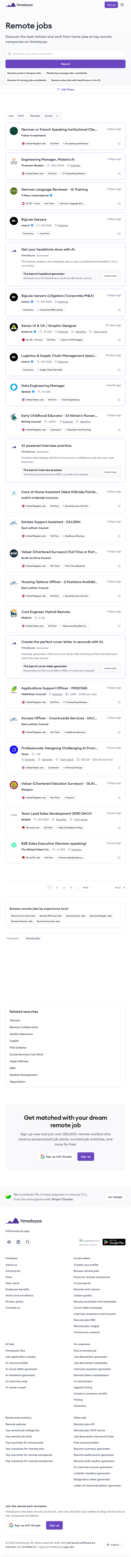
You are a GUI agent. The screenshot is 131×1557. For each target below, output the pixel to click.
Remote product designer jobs (24, 73)
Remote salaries (15, 1424)
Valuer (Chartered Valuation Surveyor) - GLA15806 (59, 783)
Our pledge (115, 1197)
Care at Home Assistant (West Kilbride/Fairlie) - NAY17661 (59, 492)
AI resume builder (16, 1363)
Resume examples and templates (95, 1301)
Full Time (54, 143)
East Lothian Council (34, 528)
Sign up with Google (59, 1156)
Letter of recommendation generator (97, 1485)
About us (11, 1264)
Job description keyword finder (94, 1436)
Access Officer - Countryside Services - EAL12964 (59, 718)
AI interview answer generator (93, 1467)
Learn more (110, 275)
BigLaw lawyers (34, 219)
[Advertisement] (65, 103)
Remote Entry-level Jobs (23, 916)
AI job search (82, 1283)
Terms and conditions (19, 1295)
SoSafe (25, 819)
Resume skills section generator (94, 1461)
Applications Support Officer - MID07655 (54, 688)
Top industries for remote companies (29, 1461)
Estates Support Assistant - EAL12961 (51, 522)
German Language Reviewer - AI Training (54, 189)
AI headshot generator (20, 1375)
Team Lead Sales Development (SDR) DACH (56, 813)
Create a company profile (90, 1393)
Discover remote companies (92, 1277)
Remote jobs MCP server (89, 1430)
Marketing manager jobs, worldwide (66, 73)
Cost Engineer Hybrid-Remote (45, 612)
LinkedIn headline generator (92, 1473)
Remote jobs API (84, 1424)
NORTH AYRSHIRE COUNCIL (40, 498)
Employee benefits (17, 1289)
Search (65, 64)
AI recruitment (83, 1381)
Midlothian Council (33, 694)
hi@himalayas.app (17, 1231)
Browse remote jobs (86, 1271)
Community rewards (87, 1332)
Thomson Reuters (32, 165)
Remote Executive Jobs (48, 921)
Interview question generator (92, 1369)
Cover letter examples (88, 1307)
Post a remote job (85, 1350)
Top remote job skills (18, 1436)
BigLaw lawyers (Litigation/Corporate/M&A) (57, 295)
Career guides (83, 1295)
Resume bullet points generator (94, 1455)
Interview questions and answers (95, 1313)
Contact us (12, 1307)
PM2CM (26, 617)
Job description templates (91, 1363)
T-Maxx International (35, 195)
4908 (86, 888)
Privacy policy (14, 1301)
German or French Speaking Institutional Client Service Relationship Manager (59, 129)
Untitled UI (29, 1546)
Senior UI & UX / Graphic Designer (49, 325)
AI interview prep (16, 1381)
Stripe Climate (62, 1199)
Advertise (80, 1405)
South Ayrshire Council (36, 558)
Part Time (49, 203)
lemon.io (26, 331)
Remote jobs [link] (33, 938)
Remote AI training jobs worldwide (26, 80)
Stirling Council (31, 421)
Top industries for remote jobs (24, 1448)
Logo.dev (68, 1546)
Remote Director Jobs (22, 921)
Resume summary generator (92, 1448)
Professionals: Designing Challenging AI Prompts (59, 748)
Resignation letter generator (92, 1479)
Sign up (86, 1156)
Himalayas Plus (15, 1350)
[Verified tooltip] (50, 195)
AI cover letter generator (21, 1369)
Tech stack (98, 332)
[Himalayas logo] (19, 5)
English (115, 1544)
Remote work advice (87, 1289)
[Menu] (122, 4)
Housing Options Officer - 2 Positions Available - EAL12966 (59, 582)
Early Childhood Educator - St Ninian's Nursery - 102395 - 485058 (59, 415)
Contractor (28, 233)
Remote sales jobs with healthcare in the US (75, 80)
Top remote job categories (22, 1430)
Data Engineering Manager (43, 385)
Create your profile (86, 1264)
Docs (8, 1277)
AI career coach (15, 1387)
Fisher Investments (33, 135)
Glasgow (27, 789)
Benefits (78, 332)
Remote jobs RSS (84, 1320)
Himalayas (13, 938)
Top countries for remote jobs (24, 1442)
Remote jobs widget (86, 1326)
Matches (35, 115)
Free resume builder (86, 1442)
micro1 (25, 225)
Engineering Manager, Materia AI (48, 159)
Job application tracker (20, 1356)
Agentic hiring (83, 1387)
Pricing (78, 1399)
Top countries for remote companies (28, 1455)
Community (13, 1271)
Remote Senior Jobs (75, 916)
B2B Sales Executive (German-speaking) (53, 843)
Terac (24, 754)
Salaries (73, 165)
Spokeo (26, 391)
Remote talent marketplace (91, 1375)
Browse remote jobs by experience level (39, 909)
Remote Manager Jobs (101, 916)
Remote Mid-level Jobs (51, 916)
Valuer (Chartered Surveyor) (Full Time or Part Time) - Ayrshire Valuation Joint (59, 552)
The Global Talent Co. (35, 849)
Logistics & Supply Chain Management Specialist (59, 355)
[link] (13, 938)
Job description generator (91, 1356)
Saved (51, 115)
